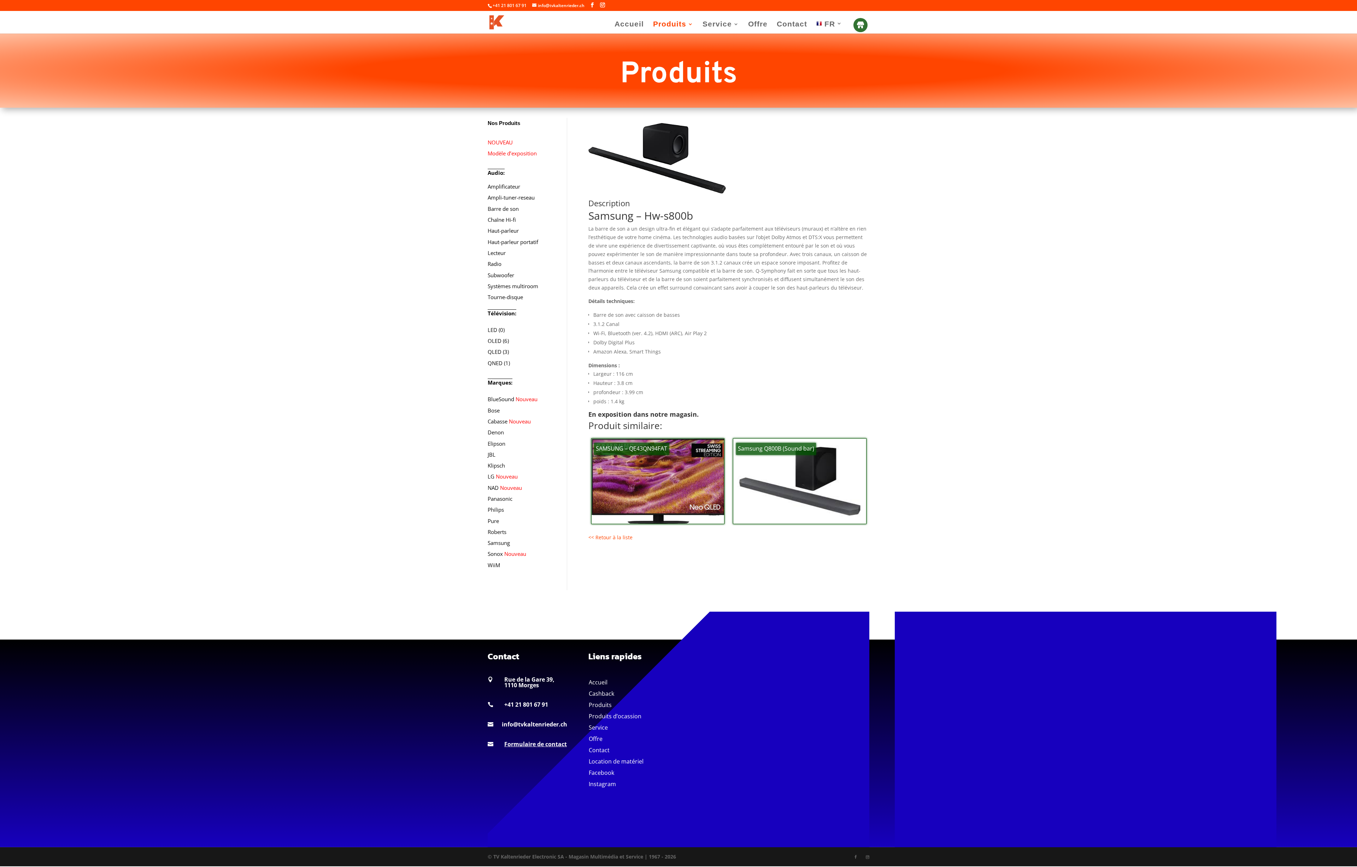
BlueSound (512, 399)
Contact (792, 25)
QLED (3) (498, 351)
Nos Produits (504, 123)
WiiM (494, 565)
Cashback (601, 693)
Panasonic (500, 498)
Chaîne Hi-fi (502, 219)
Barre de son (503, 208)
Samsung (499, 542)
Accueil (629, 25)
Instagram (602, 784)
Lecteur (497, 252)
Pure (493, 520)
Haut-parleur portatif (513, 241)
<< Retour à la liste (610, 537)
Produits (669, 25)
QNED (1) (499, 363)
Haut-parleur (503, 230)
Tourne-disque (505, 297)
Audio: (496, 172)
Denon (496, 432)
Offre (758, 25)
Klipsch (496, 465)
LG (503, 476)
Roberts (497, 531)
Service (717, 25)
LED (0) (496, 329)
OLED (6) (498, 340)
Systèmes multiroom (513, 286)
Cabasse (509, 421)
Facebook (601, 773)
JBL (491, 454)
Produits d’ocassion (615, 716)
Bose (494, 410)
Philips (496, 509)
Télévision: (502, 313)
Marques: (500, 382)
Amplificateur (504, 186)
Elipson (496, 443)
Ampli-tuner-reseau (511, 197)
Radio (494, 263)
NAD (505, 487)
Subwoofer (501, 275)
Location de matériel (616, 761)
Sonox (507, 553)
